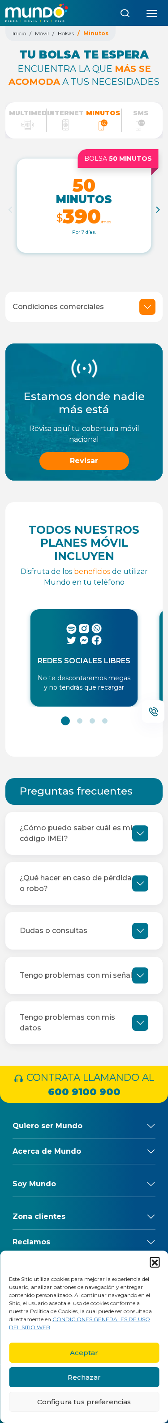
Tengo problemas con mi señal (76, 975)
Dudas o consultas (53, 930)
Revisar (84, 460)
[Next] (157, 209)
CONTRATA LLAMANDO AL (89, 1084)
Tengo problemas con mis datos (67, 1022)
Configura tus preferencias (84, 1402)
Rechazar (84, 1377)
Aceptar (84, 1352)
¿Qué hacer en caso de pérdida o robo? (76, 883)
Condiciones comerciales (58, 306)
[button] (154, 1261)
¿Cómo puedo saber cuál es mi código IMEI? (76, 833)
